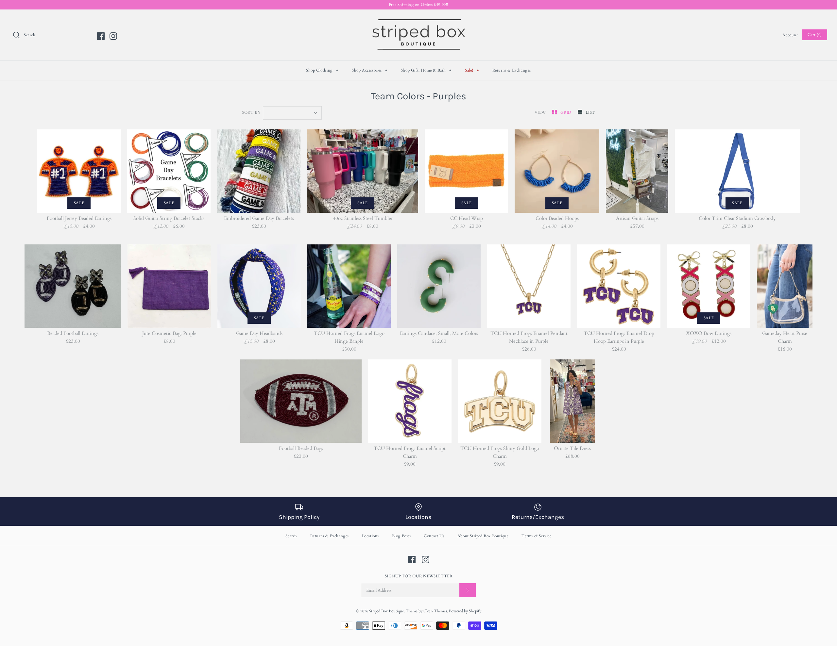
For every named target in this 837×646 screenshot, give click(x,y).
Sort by (251, 112)
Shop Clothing (322, 70)
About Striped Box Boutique (483, 535)
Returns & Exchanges (511, 70)
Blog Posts (401, 535)
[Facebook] (101, 36)
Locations (370, 535)
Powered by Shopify (465, 611)
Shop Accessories (369, 70)
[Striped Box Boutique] (418, 20)
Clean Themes (435, 611)
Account (790, 35)
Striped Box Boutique (386, 611)
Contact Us (434, 535)
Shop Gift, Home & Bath (426, 70)
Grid (566, 112)
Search (291, 535)
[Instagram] (113, 36)
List (590, 112)
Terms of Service (536, 535)
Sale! (472, 70)
